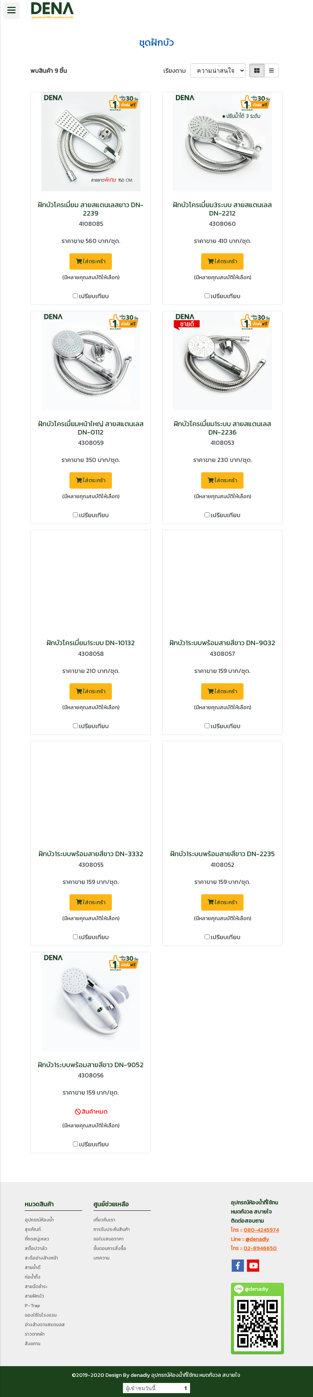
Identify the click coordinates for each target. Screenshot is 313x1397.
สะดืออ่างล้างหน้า (41, 1258)
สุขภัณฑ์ (33, 1229)
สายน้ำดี (32, 1267)
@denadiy (257, 1239)
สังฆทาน (32, 1343)
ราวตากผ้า (35, 1334)
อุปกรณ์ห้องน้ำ (39, 1219)
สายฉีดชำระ (36, 1286)
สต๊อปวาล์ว (36, 1248)
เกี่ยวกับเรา (104, 1219)
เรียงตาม (176, 70)
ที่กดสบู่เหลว (37, 1239)
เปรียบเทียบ (94, 295)
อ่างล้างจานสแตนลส (45, 1324)
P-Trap (32, 1305)
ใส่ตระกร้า (93, 261)
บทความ (102, 1258)
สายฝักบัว (34, 1296)
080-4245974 (261, 1230)
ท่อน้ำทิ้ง (32, 1277)
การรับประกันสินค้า (112, 1229)
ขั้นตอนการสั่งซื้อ (110, 1248)
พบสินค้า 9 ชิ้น (49, 70)
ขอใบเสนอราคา (109, 1239)
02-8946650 (260, 1248)
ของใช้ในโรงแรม (41, 1315)
